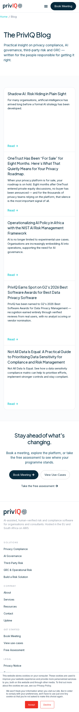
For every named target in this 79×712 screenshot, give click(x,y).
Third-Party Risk (13, 562)
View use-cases (13, 643)
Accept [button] (31, 704)
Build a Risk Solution (16, 576)
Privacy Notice (12, 665)
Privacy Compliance (16, 549)
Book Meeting (12, 636)
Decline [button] (47, 704)
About (7, 592)
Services (9, 599)
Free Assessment (14, 650)
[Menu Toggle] (46, 6)
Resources (10, 606)
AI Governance (13, 556)
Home (4, 16)
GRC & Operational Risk (18, 569)
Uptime (8, 620)
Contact (8, 613)
